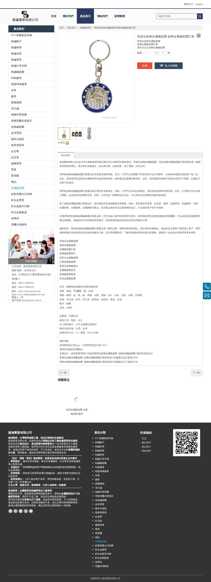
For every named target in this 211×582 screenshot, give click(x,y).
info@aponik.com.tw (31, 300)
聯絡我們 (102, 16)
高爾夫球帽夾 (19, 224)
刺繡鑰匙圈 (17, 71)
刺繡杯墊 (16, 47)
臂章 (13, 169)
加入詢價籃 (171, 65)
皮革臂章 (16, 133)
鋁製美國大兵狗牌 (21, 194)
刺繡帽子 (16, 41)
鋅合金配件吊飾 (20, 206)
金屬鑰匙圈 (17, 188)
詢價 (144, 65)
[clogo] (25, 16)
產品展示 (85, 16)
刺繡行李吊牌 (19, 65)
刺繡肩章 (16, 53)
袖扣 (13, 181)
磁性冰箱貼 (17, 139)
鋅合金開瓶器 (19, 212)
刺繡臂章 (16, 59)
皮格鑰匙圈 (17, 126)
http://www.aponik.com (30, 291)
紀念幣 (15, 151)
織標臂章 (16, 163)
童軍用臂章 (17, 145)
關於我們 (68, 16)
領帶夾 (15, 218)
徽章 (13, 96)
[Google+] (16, 511)
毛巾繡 (15, 108)
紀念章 (15, 157)
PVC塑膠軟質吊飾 (21, 35)
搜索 (200, 16)
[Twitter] (26, 511)
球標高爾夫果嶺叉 (21, 120)
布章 (13, 90)
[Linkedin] (21, 511)
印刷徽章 (16, 78)
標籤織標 (16, 102)
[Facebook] (10, 511)
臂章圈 (15, 175)
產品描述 (65, 155)
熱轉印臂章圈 (19, 114)
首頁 (53, 16)
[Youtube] (31, 511)
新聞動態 (119, 16)
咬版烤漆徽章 (19, 84)
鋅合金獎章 (17, 200)
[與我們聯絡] (31, 246)
